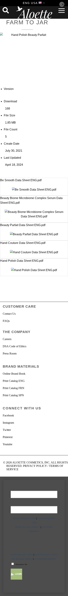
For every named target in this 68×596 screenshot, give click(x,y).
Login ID (34, 489)
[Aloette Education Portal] (34, 12)
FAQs (6, 320)
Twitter (7, 429)
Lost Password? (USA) (22, 554)
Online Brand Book (14, 373)
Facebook (8, 415)
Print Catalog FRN (13, 388)
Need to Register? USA (24, 518)
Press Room (10, 353)
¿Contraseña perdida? (45, 559)
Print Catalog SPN (13, 395)
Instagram (8, 422)
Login (18, 574)
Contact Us (9, 313)
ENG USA (30, 3)
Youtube (7, 444)
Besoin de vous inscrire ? (27, 527)
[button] (61, 10)
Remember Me (21, 564)
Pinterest (8, 437)
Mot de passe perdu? (22, 559)
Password (17, 502)
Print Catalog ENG (14, 380)
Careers (7, 339)
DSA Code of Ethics (14, 346)
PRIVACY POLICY (35, 465)
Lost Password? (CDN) (46, 554)
